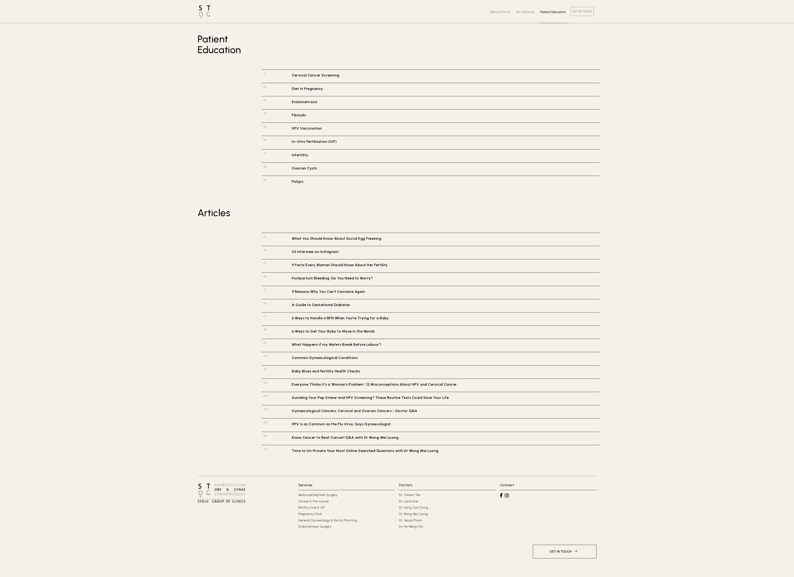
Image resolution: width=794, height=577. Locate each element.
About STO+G (500, 12)
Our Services (525, 12)
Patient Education (553, 12)
